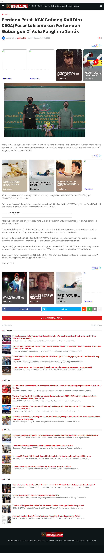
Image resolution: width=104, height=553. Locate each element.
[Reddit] (84, 309)
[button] (3, 6)
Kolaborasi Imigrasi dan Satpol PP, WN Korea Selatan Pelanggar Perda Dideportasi (48, 506)
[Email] (94, 309)
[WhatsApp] (89, 309)
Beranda (5, 14)
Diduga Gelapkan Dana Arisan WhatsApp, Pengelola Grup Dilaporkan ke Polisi (46, 516)
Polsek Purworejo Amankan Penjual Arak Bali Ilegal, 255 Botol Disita (41, 466)
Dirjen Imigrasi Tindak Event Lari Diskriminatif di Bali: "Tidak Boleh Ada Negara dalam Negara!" (53, 485)
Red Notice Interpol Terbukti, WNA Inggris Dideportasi (35, 495)
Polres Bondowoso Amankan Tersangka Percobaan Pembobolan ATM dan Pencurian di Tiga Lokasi (55, 435)
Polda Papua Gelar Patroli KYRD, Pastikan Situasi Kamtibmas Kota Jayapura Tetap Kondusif (52, 367)
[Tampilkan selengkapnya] (100, 309)
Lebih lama (96, 325)
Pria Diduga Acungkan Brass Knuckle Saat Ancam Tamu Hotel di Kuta (42, 446)
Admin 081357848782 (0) (52, 318)
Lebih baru (7, 325)
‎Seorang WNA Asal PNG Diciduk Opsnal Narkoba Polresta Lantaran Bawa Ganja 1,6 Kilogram (51, 456)
